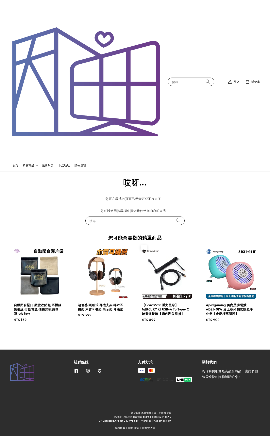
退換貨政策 (149, 428)
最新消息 (48, 165)
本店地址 (64, 165)
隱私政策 (133, 428)
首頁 (15, 165)
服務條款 (120, 428)
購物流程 (80, 165)
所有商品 (28, 165)
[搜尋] (207, 81)
